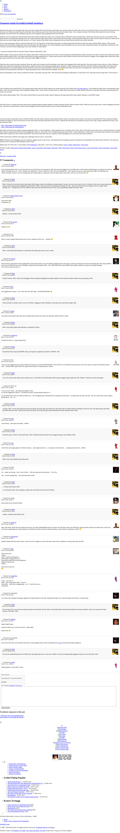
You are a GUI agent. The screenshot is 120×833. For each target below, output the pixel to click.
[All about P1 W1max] (61, 736)
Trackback (11, 156)
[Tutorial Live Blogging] (62, 734)
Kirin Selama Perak (16, 196)
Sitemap (6, 9)
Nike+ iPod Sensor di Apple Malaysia (12, 127)
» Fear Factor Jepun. (14, 772)
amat (12, 418)
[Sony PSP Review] (62, 746)
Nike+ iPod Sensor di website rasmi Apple (13, 125)
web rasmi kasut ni (82, 88)
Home (5, 819)
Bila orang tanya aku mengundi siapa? (12, 715)
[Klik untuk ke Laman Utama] (1, 1)
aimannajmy (14, 536)
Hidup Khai (76, 145)
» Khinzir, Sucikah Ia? (14, 774)
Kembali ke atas (4, 824)
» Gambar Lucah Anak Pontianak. (18, 770)
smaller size (12, 685)
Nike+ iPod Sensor (64, 148)
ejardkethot (14, 576)
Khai (13, 179)
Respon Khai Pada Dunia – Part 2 (18, 788)
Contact (10, 821)
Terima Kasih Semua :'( (14, 781)
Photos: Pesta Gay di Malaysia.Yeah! (18, 787)
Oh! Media (15, 830)
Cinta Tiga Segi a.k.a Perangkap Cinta (19, 785)
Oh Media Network (41, 827)
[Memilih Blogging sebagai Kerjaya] (62, 731)
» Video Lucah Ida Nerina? (16, 769)
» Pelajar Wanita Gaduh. (15, 767)
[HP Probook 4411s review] (61, 739)
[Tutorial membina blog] (62, 732)
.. (118, 175)
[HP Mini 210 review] (62, 741)
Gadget (70, 145)
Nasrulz (13, 259)
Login (5, 14)
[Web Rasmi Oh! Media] (62, 726)
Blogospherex (12, 795)
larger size (18, 685)
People (52, 827)
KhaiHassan (33, 145)
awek (60, 643)
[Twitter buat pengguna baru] (62, 737)
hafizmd (13, 619)
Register (12, 14)
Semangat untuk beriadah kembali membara (21, 23)
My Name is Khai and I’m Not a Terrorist (20, 793)
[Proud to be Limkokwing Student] (1, 722)
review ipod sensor (92, 148)
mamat (13, 662)
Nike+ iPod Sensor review (78, 148)
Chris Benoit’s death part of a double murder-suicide (23, 797)
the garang (14, 222)
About (6, 821)
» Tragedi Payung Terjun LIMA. (17, 765)
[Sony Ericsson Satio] (62, 747)
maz (12, 286)
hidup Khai (14, 148)
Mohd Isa (13, 164)
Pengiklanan (25, 821)
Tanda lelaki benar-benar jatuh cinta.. (18, 790)
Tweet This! (84, 145)
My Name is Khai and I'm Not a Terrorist (20, 810)
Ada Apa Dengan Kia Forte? (16, 792)
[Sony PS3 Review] (62, 744)
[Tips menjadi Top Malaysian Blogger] (62, 729)
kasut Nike (39, 148)
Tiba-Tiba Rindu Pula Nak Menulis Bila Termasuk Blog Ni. (25, 783)
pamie (12, 311)
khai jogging (47, 148)
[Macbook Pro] (62, 749)
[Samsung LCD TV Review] (62, 742)
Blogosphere (7, 11)
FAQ (19, 821)
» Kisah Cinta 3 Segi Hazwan (17, 764)
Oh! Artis (42, 830)
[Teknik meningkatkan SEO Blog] (62, 727)
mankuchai (14, 335)
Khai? (5, 6)
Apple (65, 145)
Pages (5, 7)
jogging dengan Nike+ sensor (27, 148)
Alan (12, 549)
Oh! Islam (36, 830)
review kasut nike (104, 148)
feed (3, 156)
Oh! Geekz (29, 830)
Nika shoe (55, 148)
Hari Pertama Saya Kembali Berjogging (12, 717)
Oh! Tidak (22, 830)
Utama (6, 4)
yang (12, 443)
